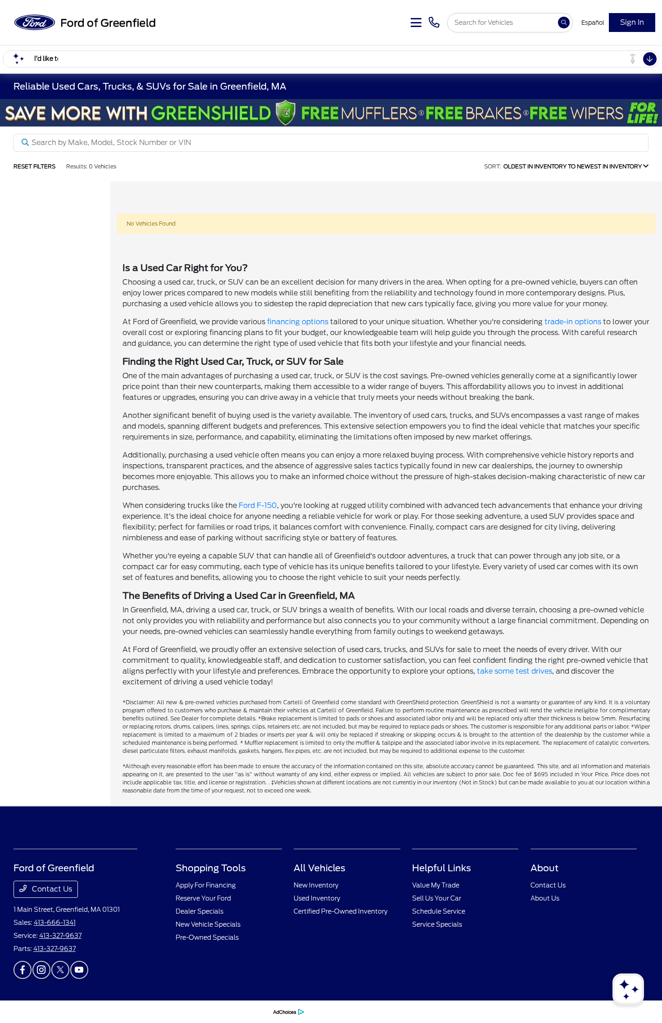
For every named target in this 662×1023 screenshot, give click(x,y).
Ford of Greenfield (37, 1011)
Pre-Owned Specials (207, 937)
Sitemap (155, 1011)
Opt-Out (255, 1011)
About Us (545, 898)
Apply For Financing (206, 885)
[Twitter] (60, 970)
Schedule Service (438, 911)
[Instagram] (41, 970)
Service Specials (437, 924)
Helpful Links (441, 868)
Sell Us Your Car (436, 898)
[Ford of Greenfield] (84, 22)
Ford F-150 (258, 505)
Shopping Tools (211, 868)
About (544, 868)
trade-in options (572, 321)
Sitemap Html (188, 1011)
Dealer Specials (199, 911)
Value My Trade (435, 885)
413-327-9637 (60, 935)
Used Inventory (317, 898)
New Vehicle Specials (208, 924)
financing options (297, 321)
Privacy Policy (83, 1011)
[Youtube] (79, 970)
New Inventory (316, 885)
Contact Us (51, 889)
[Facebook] (23, 970)
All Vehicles (319, 868)
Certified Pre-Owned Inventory (340, 911)
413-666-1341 (55, 922)
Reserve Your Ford (203, 898)
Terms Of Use (122, 1011)
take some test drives (514, 671)
